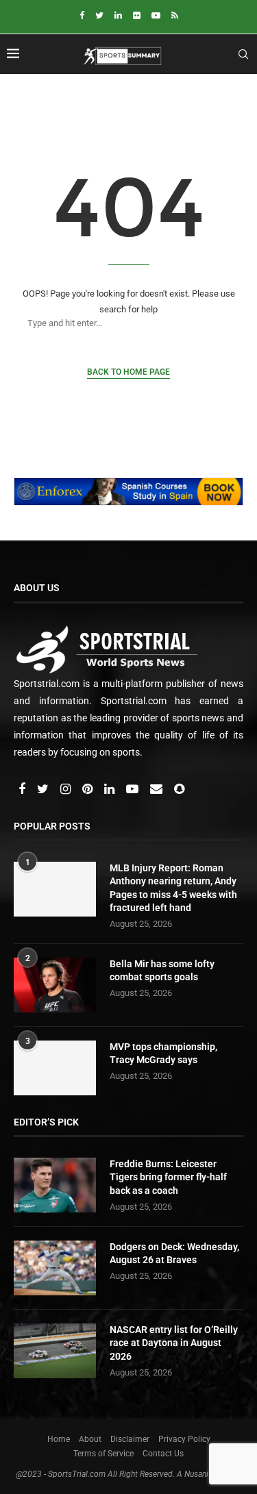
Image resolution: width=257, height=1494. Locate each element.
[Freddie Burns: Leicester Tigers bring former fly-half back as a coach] (55, 1185)
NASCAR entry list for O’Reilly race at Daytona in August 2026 (174, 1343)
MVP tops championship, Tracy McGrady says (163, 1053)
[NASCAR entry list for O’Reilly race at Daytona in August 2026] (55, 1350)
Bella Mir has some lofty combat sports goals (162, 970)
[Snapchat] (179, 789)
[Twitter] (99, 15)
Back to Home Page (128, 372)
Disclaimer (129, 1439)
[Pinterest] (88, 789)
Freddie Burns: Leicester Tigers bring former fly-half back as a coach (168, 1177)
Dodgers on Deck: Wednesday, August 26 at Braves (174, 1253)
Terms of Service (103, 1453)
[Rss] (174, 15)
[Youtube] (155, 15)
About (90, 1439)
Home (58, 1439)
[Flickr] (136, 15)
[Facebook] (81, 15)
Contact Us (163, 1453)
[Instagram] (66, 789)
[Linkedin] (118, 15)
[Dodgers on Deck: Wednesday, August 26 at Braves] (55, 1268)
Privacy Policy (184, 1439)
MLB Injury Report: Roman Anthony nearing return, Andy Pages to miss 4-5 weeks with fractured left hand (173, 888)
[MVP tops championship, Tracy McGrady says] (55, 1068)
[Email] (157, 789)
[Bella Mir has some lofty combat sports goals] (55, 985)
